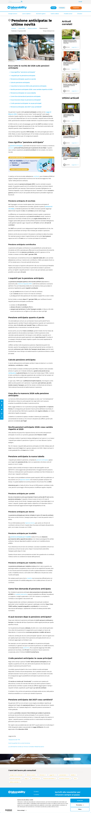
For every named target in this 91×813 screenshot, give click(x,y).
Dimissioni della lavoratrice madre (70, 159)
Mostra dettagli (21, 810)
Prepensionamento (43, 28)
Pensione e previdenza (32, 28)
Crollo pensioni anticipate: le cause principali (25, 103)
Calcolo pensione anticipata (20, 82)
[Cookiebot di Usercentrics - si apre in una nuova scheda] (8, 810)
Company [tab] (62, 7)
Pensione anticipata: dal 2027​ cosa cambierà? (26, 107)
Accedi (80, 1)
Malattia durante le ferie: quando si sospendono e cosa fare (70, 42)
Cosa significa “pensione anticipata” (22, 72)
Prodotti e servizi (68, 13)
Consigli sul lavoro (12, 13)
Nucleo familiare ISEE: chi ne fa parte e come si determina (70, 85)
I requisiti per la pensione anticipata (22, 75)
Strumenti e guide (40, 13)
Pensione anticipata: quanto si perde (23, 79)
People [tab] (53, 7)
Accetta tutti (80, 800)
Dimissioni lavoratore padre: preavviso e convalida (69, 64)
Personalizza (79, 804)
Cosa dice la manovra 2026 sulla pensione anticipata (28, 86)
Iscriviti (72, 759)
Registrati (76, 7)
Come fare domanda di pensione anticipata (25, 96)
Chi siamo (79, 13)
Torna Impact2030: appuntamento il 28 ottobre (68, 115)
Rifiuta (79, 809)
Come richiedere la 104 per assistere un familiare (70, 137)
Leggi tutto (74, 47)
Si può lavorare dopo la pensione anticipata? (25, 100)
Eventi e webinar (55, 13)
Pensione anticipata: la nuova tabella (23, 93)
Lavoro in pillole (26, 13)
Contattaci (36, 794)
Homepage (13, 28)
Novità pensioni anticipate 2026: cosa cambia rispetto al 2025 (31, 89)
